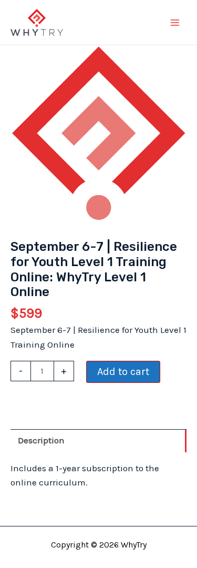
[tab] (98, 440)
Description (41, 440)
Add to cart (123, 372)
